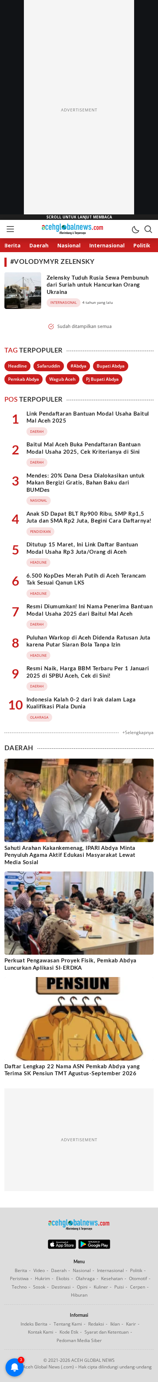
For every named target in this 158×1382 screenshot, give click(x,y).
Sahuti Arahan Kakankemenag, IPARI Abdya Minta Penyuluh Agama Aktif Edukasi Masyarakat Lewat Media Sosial (70, 855)
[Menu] (9, 229)
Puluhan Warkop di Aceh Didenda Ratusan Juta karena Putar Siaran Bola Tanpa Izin (88, 641)
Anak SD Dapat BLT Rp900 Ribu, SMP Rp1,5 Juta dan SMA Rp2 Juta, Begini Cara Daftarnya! (88, 517)
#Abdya (78, 366)
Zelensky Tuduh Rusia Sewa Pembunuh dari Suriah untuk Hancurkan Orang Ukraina (97, 285)
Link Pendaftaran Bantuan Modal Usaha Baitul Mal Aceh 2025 (87, 417)
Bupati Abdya (111, 366)
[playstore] (94, 1247)
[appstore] (62, 1247)
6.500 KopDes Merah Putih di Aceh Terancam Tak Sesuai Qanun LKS (86, 579)
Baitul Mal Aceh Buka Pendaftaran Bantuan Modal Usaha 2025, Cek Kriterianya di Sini (83, 448)
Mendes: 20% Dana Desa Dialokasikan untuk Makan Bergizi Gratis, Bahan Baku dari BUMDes (85, 483)
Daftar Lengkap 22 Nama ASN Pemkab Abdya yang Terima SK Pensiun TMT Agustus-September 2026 (72, 1070)
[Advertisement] (79, 110)
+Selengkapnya (138, 732)
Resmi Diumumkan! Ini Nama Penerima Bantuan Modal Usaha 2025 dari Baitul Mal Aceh (89, 610)
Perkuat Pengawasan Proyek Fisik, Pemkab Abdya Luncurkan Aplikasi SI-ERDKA (70, 964)
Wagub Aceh (62, 379)
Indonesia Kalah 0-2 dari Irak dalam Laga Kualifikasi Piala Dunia (81, 703)
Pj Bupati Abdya (102, 379)
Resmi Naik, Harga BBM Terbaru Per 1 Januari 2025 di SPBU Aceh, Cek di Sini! (87, 672)
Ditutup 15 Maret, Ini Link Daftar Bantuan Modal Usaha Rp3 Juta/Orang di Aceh (82, 548)
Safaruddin (48, 366)
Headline (17, 366)
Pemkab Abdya (23, 379)
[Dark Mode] (135, 229)
